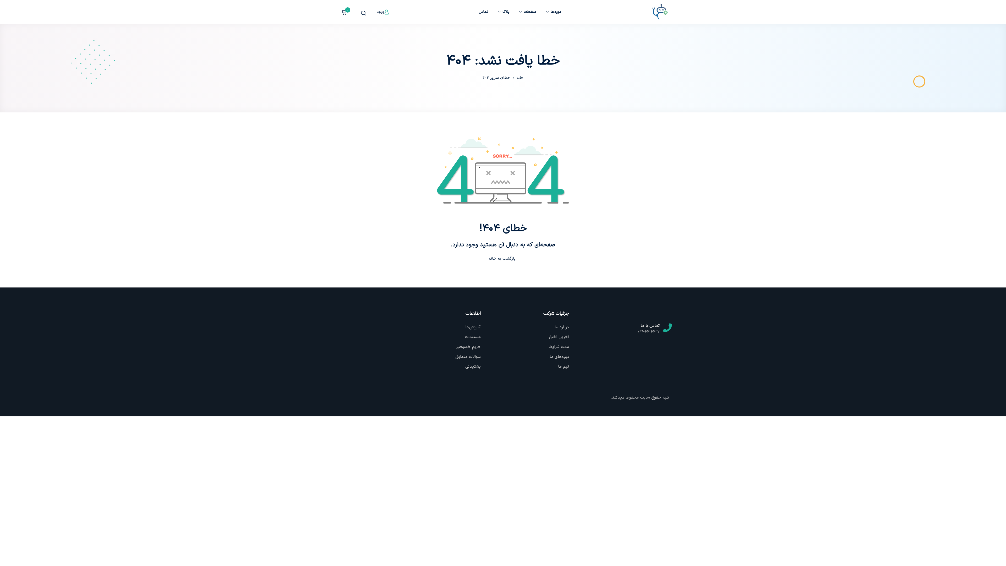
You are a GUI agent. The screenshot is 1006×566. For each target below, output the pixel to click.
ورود (380, 12)
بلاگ (506, 12)
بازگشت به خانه (502, 258)
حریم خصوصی (468, 347)
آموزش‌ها (473, 327)
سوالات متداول (468, 357)
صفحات (530, 12)
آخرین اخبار (559, 337)
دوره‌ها (556, 12)
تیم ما (563, 366)
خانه (520, 77)
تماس (483, 12)
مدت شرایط (559, 347)
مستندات (473, 337)
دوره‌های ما (559, 357)
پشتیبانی (473, 366)
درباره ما (562, 327)
